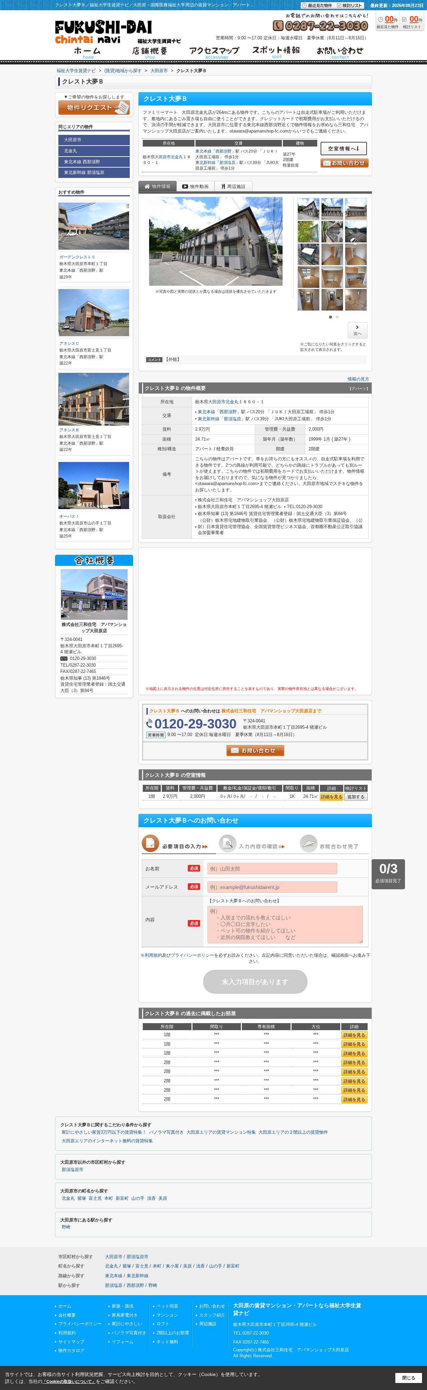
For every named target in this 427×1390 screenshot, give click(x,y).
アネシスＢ (69, 430)
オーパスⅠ (69, 516)
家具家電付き (125, 1315)
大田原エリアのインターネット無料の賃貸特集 (107, 1141)
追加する (356, 796)
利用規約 (153, 955)
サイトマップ (71, 1341)
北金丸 (177, 157)
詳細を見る (332, 796)
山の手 (137, 1198)
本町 (108, 1198)
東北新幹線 (205, 162)
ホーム (64, 1306)
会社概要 (67, 1315)
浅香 (151, 1198)
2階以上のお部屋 (172, 1332)
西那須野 (224, 151)
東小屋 (172, 1265)
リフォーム (122, 1341)
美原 (162, 1198)
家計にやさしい (127, 1323)
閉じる (408, 1377)
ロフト (162, 1323)
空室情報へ (342, 148)
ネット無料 (167, 1341)
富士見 (95, 1198)
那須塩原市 (72, 1169)
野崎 (66, 1227)
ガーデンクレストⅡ (77, 257)
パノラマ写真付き (166, 1132)
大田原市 (163, 157)
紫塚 (81, 1198)
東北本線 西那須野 (82, 161)
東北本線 (203, 151)
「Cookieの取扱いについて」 (69, 1381)
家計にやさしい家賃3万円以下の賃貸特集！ (104, 1132)
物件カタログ (71, 1350)
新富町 (122, 1198)
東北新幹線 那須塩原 (84, 172)
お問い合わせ (212, 1306)
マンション (167, 1315)
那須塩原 (228, 162)
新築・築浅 (122, 1306)
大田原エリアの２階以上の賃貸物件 (293, 1132)
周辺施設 (208, 1323)
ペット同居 (167, 1306)
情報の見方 (358, 379)
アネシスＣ (69, 343)
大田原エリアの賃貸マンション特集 (221, 1132)
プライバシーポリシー (192, 955)
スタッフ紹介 (212, 1315)
